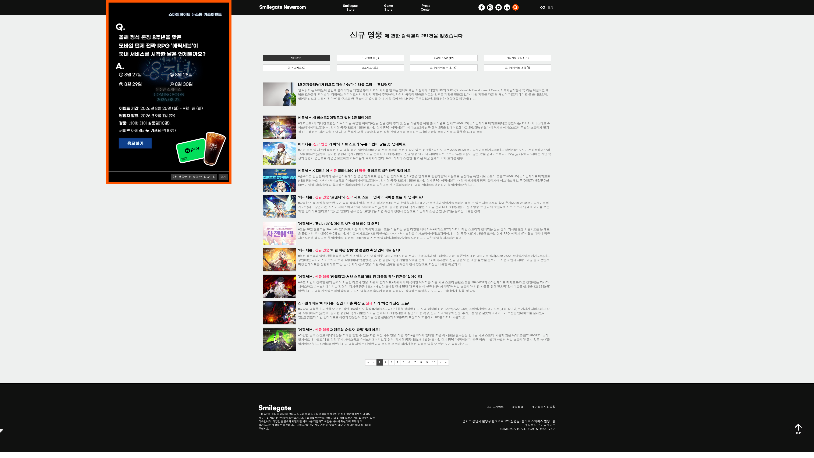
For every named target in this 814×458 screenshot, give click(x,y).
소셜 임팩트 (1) (370, 58)
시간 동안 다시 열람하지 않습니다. (194, 176)
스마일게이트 (495, 406)
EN (550, 7)
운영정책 (517, 406)
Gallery (426, 8)
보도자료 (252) (370, 67)
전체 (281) (296, 58)
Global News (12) (444, 58)
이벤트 (348, 16)
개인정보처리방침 (543, 406)
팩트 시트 (350, 8)
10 (433, 362)
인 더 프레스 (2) (296, 67)
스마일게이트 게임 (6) (517, 67)
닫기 (223, 176)
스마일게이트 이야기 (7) (443, 67)
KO (542, 7)
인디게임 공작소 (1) (517, 58)
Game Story (388, 7)
